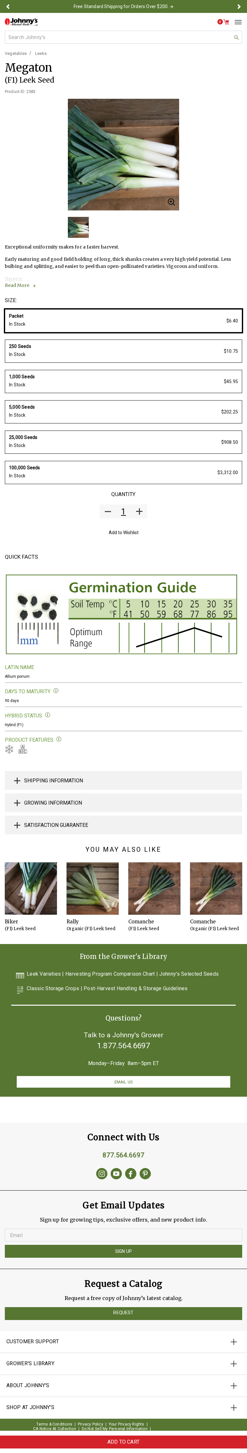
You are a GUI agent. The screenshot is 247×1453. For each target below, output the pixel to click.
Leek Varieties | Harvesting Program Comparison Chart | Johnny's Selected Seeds (123, 974)
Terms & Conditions (54, 1424)
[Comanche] (154, 888)
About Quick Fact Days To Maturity (56, 691)
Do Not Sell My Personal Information (115, 1429)
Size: (11, 300)
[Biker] (31, 888)
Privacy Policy (90, 1424)
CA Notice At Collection (54, 1429)
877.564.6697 (123, 1155)
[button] (8, 6)
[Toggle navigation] (235, 21)
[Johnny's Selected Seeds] (21, 22)
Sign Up (123, 1251)
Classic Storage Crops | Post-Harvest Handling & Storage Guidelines (107, 988)
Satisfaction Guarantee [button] (56, 825)
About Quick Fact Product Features (59, 739)
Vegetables (16, 53)
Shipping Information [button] (53, 780)
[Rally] (93, 888)
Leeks (41, 53)
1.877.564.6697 (123, 1045)
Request (123, 1312)
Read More (17, 285)
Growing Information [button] (53, 803)
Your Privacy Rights (126, 1424)
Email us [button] (123, 1082)
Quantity (123, 494)
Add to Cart (123, 1442)
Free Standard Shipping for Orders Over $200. (121, 6)
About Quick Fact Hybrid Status (47, 715)
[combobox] (123, 37)
